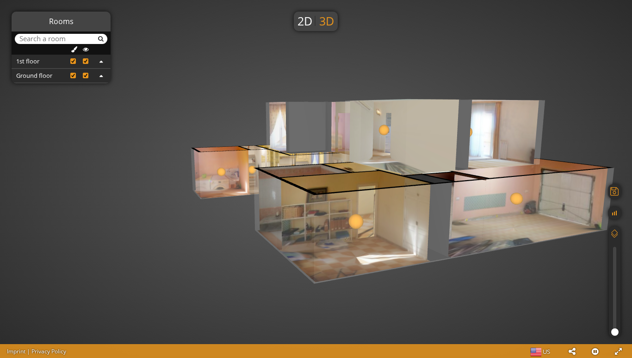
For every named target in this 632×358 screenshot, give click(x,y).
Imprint (16, 351)
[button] (572, 351)
